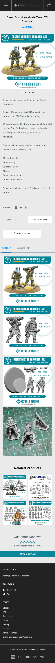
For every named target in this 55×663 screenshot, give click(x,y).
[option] (27, 61)
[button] (22, 234)
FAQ (5, 612)
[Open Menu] (5, 5)
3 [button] (29, 92)
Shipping (7, 608)
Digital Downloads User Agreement (17, 637)
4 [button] (33, 92)
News (5, 620)
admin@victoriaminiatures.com (16, 576)
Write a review (28, 554)
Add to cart (40, 219)
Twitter (10, 594)
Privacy (6, 625)
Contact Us (7, 616)
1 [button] (22, 92)
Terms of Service (10, 633)
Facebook (11, 590)
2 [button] (25, 92)
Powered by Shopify (37, 649)
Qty (9, 220)
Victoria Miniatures (19, 649)
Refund (6, 629)
